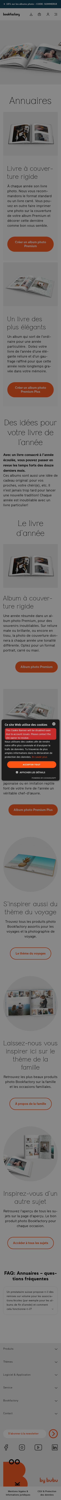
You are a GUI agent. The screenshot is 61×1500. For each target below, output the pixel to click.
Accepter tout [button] (31, 764)
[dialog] (30, 750)
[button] (30, 772)
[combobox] (53, 723)
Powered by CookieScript (44, 778)
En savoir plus (39, 756)
